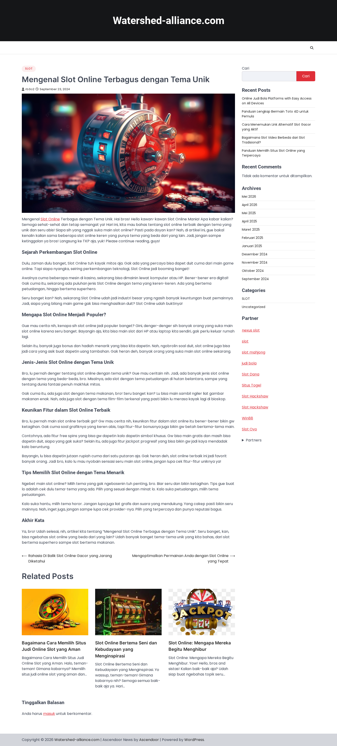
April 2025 (249, 221)
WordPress (194, 739)
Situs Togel (251, 385)
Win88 (247, 418)
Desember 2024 (255, 254)
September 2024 (255, 279)
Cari (245, 68)
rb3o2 (29, 89)
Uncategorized (253, 307)
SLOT (29, 68)
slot (245, 341)
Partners (254, 440)
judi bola (249, 363)
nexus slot (251, 330)
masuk (49, 713)
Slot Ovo (249, 429)
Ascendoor (149, 739)
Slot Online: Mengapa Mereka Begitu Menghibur (199, 646)
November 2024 (255, 262)
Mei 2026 (249, 196)
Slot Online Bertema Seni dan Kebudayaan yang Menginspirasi (126, 649)
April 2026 (249, 205)
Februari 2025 (252, 237)
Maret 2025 (251, 229)
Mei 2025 (249, 213)
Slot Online (50, 219)
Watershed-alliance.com (168, 20)
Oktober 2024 (253, 270)
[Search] (311, 47)
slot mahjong (253, 352)
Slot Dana (250, 374)
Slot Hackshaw (255, 396)
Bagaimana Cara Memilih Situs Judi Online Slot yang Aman (54, 646)
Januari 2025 (252, 246)
